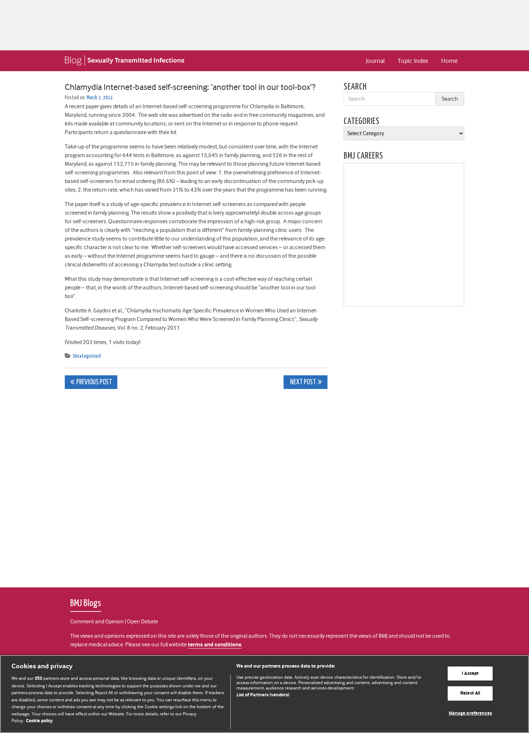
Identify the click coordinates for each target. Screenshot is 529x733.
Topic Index (413, 60)
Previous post (94, 382)
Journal (375, 60)
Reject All (470, 693)
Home (449, 60)
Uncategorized (87, 356)
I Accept (470, 673)
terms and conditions (214, 644)
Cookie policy (39, 721)
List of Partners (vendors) (262, 695)
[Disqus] (196, 484)
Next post (302, 382)
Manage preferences (470, 713)
